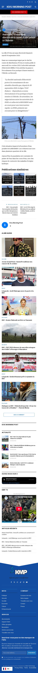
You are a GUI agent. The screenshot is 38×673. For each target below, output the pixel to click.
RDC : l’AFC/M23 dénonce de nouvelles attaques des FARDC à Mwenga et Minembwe (18, 348)
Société (5, 44)
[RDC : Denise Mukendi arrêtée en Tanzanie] (19, 305)
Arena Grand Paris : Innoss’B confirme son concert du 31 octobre (17, 263)
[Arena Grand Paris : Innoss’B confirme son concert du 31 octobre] (19, 247)
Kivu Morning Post (13, 29)
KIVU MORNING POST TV (19, 12)
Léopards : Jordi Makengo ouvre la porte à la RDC (16, 538)
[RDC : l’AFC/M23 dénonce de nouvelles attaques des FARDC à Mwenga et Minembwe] (19, 333)
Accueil (4, 16)
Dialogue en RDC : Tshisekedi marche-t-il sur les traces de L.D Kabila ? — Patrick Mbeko (19, 407)
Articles (9, 16)
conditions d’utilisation (30, 657)
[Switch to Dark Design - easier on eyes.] (35, 2)
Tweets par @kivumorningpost (10, 483)
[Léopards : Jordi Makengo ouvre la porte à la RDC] (19, 276)
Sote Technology (30, 666)
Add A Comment (19, 414)
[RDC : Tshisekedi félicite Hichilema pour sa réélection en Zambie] (5, 447)
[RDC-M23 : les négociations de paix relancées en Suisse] (5, 439)
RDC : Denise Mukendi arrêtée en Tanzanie (17, 320)
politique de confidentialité (13, 659)
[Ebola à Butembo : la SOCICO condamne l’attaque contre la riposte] (5, 465)
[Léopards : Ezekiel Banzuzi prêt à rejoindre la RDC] (19, 362)
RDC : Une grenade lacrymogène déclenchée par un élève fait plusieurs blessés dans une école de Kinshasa (10, 211)
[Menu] (3, 7)
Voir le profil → (32, 479)
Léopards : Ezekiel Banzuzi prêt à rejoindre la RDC (16, 551)
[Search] (35, 7)
